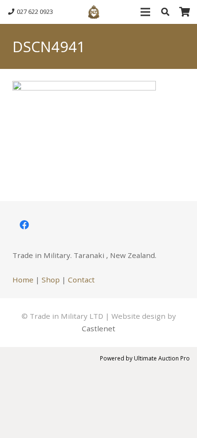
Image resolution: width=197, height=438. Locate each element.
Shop (51, 279)
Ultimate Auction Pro (162, 358)
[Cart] (185, 12)
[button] (165, 12)
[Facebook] (24, 225)
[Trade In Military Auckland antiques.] (94, 12)
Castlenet (98, 328)
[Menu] (145, 12)
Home (22, 279)
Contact (81, 279)
